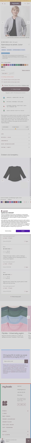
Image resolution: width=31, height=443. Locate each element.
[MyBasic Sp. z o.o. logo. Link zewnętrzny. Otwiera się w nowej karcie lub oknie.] (4, 211)
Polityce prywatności (17, 226)
